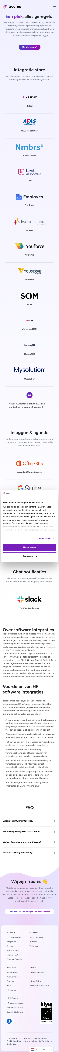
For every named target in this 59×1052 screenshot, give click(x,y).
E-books (10, 981)
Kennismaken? (29, 47)
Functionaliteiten (14, 937)
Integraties (11, 942)
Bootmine (37, 1041)
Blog (9, 985)
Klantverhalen (13, 950)
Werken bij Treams (37, 972)
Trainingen (34, 946)
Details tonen (44, 538)
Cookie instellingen (15, 1041)
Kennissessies (12, 972)
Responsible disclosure (39, 985)
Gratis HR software (15, 1007)
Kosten (10, 946)
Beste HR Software (15, 1012)
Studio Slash (12, 1044)
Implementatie (13, 955)
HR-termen (11, 990)
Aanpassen (28, 556)
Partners (33, 942)
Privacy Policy (35, 981)
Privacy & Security (14, 959)
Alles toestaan (29, 547)
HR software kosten (15, 1003)
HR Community (36, 937)
